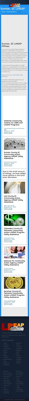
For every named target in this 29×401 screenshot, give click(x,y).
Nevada (18, 376)
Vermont (5, 389)
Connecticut (6, 348)
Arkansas (5, 345)
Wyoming (6, 393)
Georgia (18, 350)
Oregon (18, 380)
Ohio (17, 378)
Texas (18, 385)
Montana (5, 371)
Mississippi (6, 364)
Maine (5, 361)
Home (3, 12)
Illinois (17, 354)
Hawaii (5, 352)
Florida (5, 350)
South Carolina (11, 12)
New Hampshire (7, 375)
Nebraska (18, 371)
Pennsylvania (7, 382)
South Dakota (20, 384)
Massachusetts (7, 359)
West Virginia (19, 391)
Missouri (18, 363)
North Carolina (7, 373)
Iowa (4, 354)
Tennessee (6, 385)
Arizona (18, 345)
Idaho (17, 352)
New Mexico (6, 376)
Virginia (18, 387)
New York (5, 378)
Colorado (18, 347)
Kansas (18, 356)
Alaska (5, 343)
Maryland (18, 359)
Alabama (18, 343)
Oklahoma (6, 380)
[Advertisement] (14, 26)
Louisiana (18, 357)
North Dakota (20, 373)
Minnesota (6, 363)
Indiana (5, 356)
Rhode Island (19, 382)
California (6, 347)
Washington (19, 389)
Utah (4, 387)
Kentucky (6, 357)
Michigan (18, 361)
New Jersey (19, 375)
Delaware (18, 348)
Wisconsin (6, 391)
